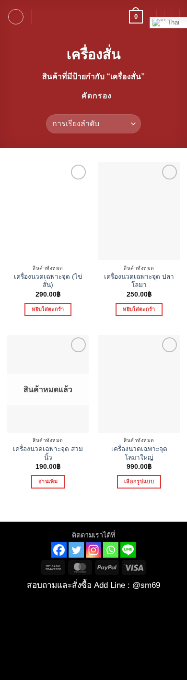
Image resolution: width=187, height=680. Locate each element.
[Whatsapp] (110, 550)
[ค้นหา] (42, 17)
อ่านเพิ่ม (48, 481)
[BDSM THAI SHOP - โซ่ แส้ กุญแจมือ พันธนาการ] (93, 17)
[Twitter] (76, 550)
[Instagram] (93, 550)
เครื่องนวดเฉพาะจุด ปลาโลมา (139, 281)
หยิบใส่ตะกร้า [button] (48, 309)
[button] (15, 16)
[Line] (128, 550)
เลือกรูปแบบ (139, 481)
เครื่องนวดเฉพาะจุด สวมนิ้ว (48, 453)
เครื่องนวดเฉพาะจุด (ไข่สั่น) (48, 281)
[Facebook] (59, 550)
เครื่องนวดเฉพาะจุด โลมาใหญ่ (139, 453)
